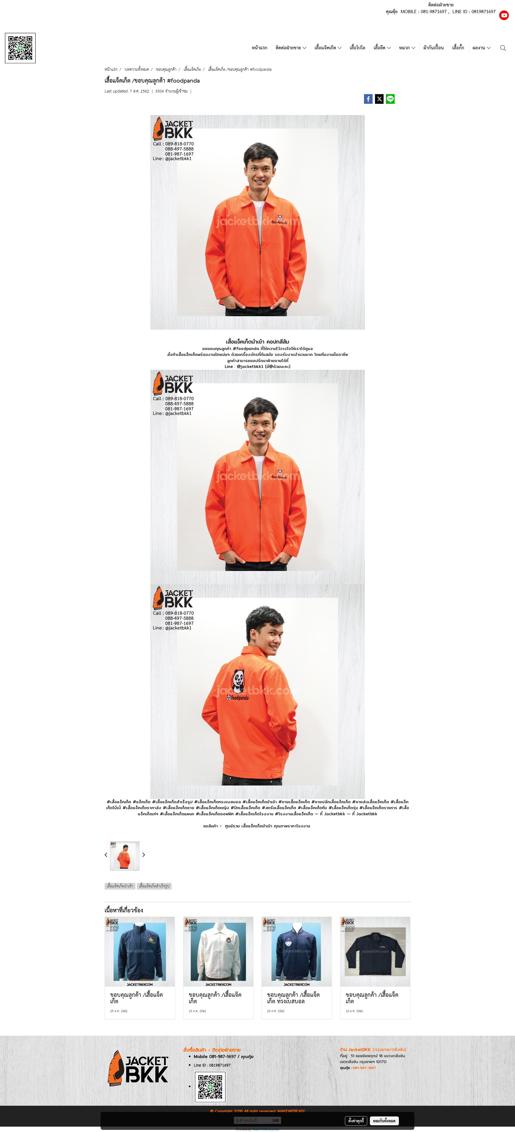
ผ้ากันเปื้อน (434, 48)
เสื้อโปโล (357, 48)
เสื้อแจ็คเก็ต (326, 48)
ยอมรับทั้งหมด (384, 1120)
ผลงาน (480, 48)
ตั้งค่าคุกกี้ (356, 1120)
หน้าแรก (259, 48)
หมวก (405, 48)
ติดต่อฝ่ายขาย (289, 48)
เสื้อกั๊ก (458, 48)
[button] (503, 48)
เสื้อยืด (380, 48)
